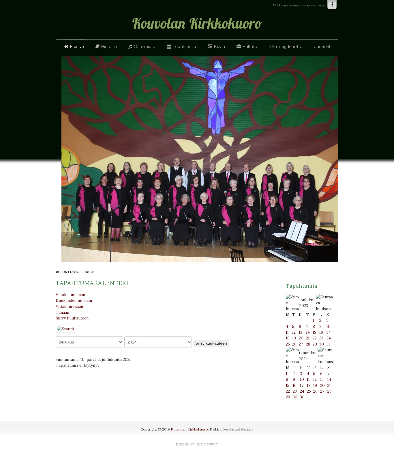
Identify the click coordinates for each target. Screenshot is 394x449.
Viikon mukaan (69, 306)
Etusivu (77, 46)
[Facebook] (332, 4)
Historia (109, 46)
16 (321, 332)
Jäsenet (322, 46)
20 (301, 338)
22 (315, 338)
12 (294, 332)
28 (308, 344)
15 (314, 332)
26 (294, 344)
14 (308, 332)
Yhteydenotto (289, 46)
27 (301, 344)
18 (288, 338)
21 (307, 338)
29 (315, 344)
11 (287, 332)
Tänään (62, 312)
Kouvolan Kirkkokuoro (189, 429)
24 (329, 338)
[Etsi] (65, 328)
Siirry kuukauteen (72, 318)
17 (328, 332)
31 (328, 344)
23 (321, 338)
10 (329, 326)
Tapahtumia (184, 46)
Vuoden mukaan (70, 294)
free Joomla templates (197, 444)
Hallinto (250, 46)
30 (321, 344)
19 (294, 338)
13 (300, 332)
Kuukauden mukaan (74, 300)
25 (288, 344)
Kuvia (219, 46)
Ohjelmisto (144, 46)
